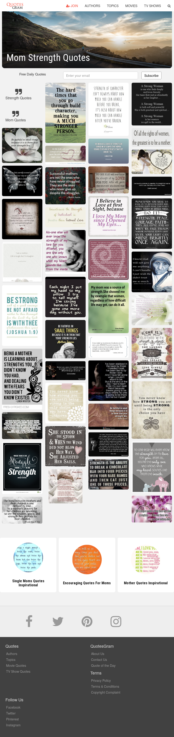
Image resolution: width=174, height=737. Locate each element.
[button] (169, 5)
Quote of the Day (103, 665)
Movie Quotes (16, 665)
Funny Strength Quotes (146, 583)
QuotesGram (15, 5)
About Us (97, 653)
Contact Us (99, 659)
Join (74, 5)
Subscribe (151, 75)
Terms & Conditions (105, 686)
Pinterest (12, 719)
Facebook (13, 707)
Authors (92, 5)
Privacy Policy (101, 680)
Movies (131, 5)
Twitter (11, 713)
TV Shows (152, 5)
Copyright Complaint (105, 692)
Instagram (13, 725)
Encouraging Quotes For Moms (28, 583)
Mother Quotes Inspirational (87, 583)
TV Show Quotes (18, 671)
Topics (112, 5)
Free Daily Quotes (32, 74)
